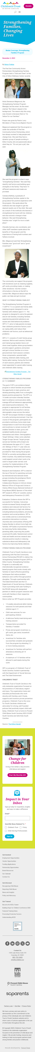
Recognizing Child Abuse (10, 886)
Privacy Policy (26, 1006)
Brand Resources (7, 870)
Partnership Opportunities (10, 867)
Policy (25, 827)
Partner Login (8, 1006)
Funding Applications (9, 864)
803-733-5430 (17, 957)
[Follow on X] (22, 943)
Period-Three (25, 1048)
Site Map (17, 1006)
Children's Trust (13, 827)
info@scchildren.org (17, 960)
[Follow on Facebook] (7, 943)
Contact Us (6, 877)
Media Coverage (12, 50)
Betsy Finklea (9, 64)
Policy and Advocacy (9, 895)
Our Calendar (6, 874)
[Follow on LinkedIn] (12, 943)
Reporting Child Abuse (9, 889)
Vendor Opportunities (9, 861)
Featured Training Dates (10, 911)
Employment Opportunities (10, 858)
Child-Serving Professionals (17, 831)
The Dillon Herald (14, 724)
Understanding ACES (9, 917)
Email (7, 814)
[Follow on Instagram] (17, 943)
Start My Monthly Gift (17, 775)
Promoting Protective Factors (12, 914)
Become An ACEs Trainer (10, 905)
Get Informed (7, 883)
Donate (28, 6)
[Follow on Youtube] (27, 943)
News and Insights (8, 892)
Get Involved (6, 855)
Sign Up (9, 836)
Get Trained (6, 901)
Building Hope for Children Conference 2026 (16, 908)
